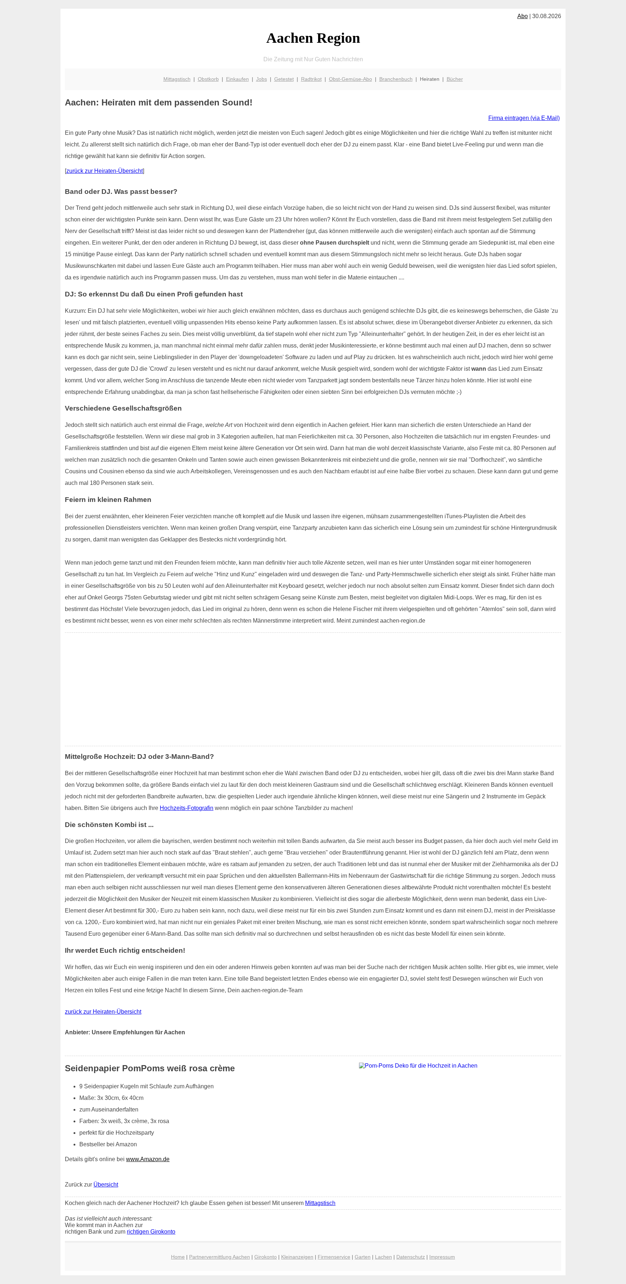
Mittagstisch (177, 79)
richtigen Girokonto (151, 1232)
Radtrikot (311, 79)
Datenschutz (410, 1257)
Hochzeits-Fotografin (186, 808)
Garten (363, 1257)
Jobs (261, 79)
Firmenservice (334, 1257)
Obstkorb (208, 79)
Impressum (442, 1257)
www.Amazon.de (148, 1159)
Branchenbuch (396, 79)
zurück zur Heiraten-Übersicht (104, 171)
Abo (522, 16)
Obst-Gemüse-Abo (350, 79)
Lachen (383, 1257)
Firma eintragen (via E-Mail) (524, 118)
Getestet (284, 79)
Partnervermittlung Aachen (219, 1257)
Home (178, 1257)
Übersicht (105, 1184)
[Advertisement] (313, 689)
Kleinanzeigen (297, 1257)
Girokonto (265, 1257)
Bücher (455, 79)
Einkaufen (237, 79)
